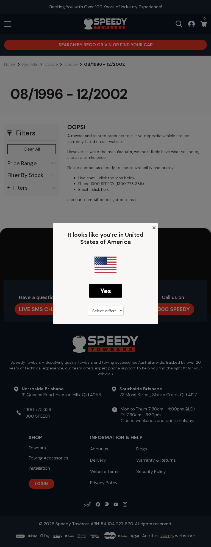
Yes (105, 290)
